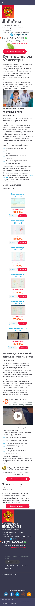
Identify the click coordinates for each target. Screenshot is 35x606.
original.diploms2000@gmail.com (15, 41)
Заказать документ (17, 479)
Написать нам (12, 562)
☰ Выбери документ (14, 51)
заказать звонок (19, 43)
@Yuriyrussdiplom (20, 35)
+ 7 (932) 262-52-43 (13, 38)
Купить (22, 215)
